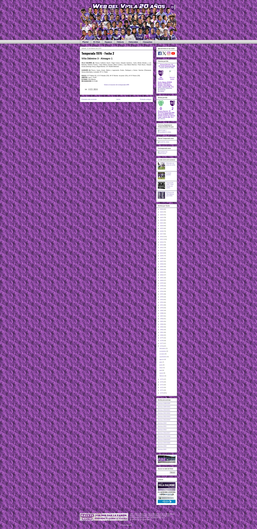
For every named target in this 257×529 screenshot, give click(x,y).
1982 (162, 329)
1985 (162, 321)
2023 (162, 217)
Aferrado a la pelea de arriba (170, 164)
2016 (162, 236)
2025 (162, 212)
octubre (162, 354)
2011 (162, 250)
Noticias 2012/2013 (164, 416)
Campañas (147, 42)
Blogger (134, 525)
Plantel (85, 42)
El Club (96, 42)
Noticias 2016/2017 (164, 433)
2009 (162, 256)
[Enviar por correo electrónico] (89, 89)
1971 (162, 390)
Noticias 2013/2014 (164, 420)
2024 (162, 215)
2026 (162, 209)
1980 (162, 335)
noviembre (163, 351)
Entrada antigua (145, 99)
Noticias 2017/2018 (164, 436)
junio (161, 365)
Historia (120, 42)
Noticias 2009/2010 (164, 407)
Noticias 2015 (162, 426)
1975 (162, 379)
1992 (162, 302)
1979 (162, 338)
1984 (162, 324)
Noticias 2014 (162, 423)
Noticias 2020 (162, 446)
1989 (162, 310)
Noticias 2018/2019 (164, 439)
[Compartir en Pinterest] (97, 89)
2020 (162, 225)
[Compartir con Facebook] (95, 89)
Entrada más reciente (89, 99)
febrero (162, 376)
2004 (162, 269)
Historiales (133, 42)
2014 (162, 242)
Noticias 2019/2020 (164, 443)
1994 (162, 297)
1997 (162, 288)
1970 (162, 393)
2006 (162, 264)
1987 (162, 316)
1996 (162, 291)
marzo (162, 373)
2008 (162, 258)
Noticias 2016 (162, 429)
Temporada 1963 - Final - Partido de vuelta (170, 185)
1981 (162, 332)
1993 (162, 299)
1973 (162, 385)
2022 (162, 220)
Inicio (118, 99)
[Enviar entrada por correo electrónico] (85, 89)
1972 (162, 387)
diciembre (163, 348)
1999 (162, 283)
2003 (162, 272)
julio (161, 362)
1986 (162, 318)
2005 (162, 266)
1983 (162, 327)
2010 (162, 253)
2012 (162, 247)
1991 (162, 305)
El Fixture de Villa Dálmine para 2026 (170, 194)
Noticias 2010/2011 (164, 410)
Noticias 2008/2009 (164, 403)
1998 (162, 286)
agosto (162, 359)
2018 (162, 231)
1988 (162, 313)
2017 (162, 234)
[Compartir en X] (93, 89)
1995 (162, 294)
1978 (162, 340)
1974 (162, 382)
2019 (162, 228)
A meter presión (168, 173)
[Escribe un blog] (91, 89)
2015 (162, 239)
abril (161, 370)
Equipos (108, 42)
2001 (162, 277)
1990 (162, 308)
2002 (162, 275)
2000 (162, 280)
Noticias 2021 (162, 449)
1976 (162, 346)
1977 (162, 343)
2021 (162, 223)
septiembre (163, 356)
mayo (161, 367)
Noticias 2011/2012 (164, 413)
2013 (162, 245)
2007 (162, 261)
